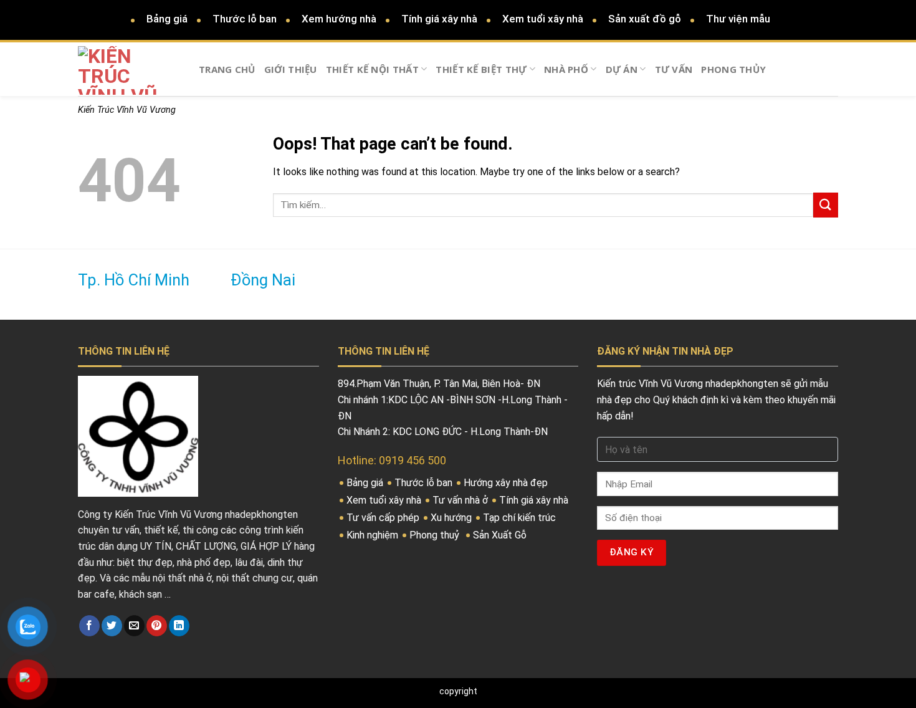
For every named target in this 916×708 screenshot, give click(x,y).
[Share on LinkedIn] (179, 625)
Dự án (622, 69)
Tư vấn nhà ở (461, 500)
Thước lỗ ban (244, 18)
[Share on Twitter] (112, 625)
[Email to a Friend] (134, 625)
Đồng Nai (263, 280)
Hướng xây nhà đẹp (507, 483)
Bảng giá (167, 18)
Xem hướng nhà (339, 18)
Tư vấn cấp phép (384, 518)
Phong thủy (733, 69)
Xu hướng (452, 518)
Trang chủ (227, 69)
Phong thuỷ (435, 535)
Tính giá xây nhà (439, 18)
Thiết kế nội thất (372, 69)
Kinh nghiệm (373, 535)
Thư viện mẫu (738, 18)
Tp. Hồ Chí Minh (133, 280)
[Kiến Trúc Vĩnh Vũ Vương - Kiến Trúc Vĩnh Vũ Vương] (129, 70)
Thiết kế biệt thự (481, 69)
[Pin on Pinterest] (156, 625)
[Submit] (825, 205)
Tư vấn (674, 69)
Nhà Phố (566, 69)
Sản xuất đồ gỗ (644, 18)
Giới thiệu (290, 69)
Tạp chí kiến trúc (520, 518)
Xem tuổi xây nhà (542, 18)
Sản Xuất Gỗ (501, 535)
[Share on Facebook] (89, 625)
